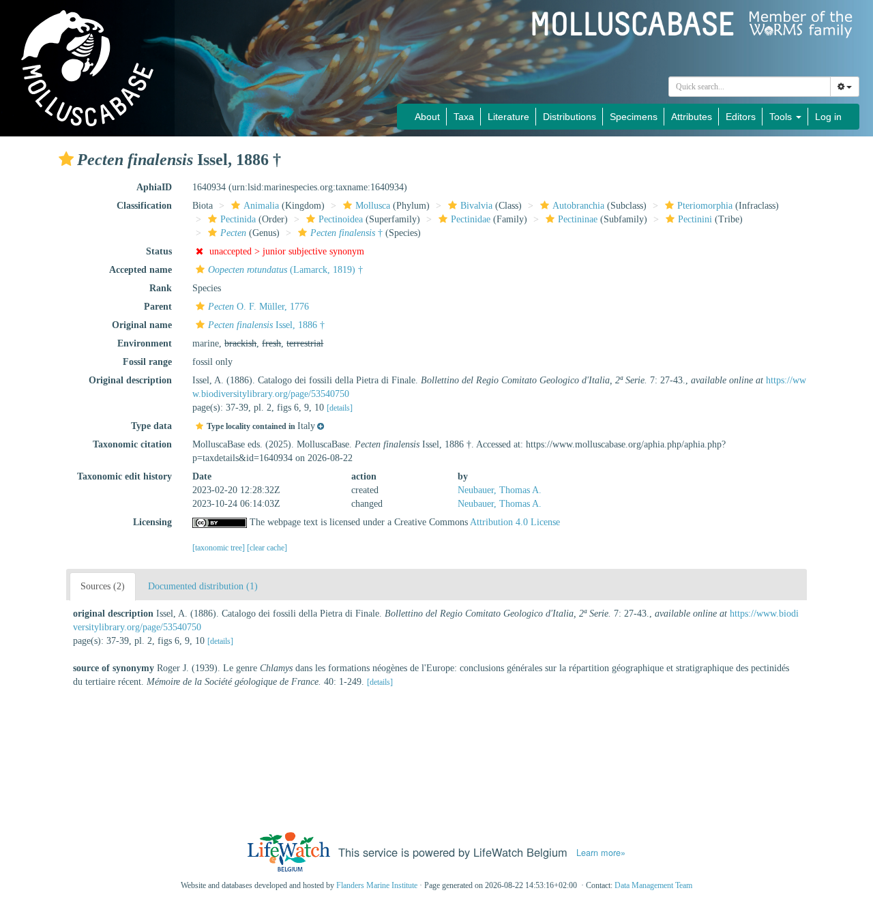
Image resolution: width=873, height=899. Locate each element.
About (427, 116)
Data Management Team (653, 885)
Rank (160, 288)
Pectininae (577, 219)
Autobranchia (578, 206)
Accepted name (140, 270)
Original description (130, 380)
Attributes (691, 116)
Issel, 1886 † (266, 325)
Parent (158, 306)
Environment (144, 343)
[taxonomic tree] (219, 547)
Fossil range (147, 362)
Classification (144, 206)
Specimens (633, 116)
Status (159, 251)
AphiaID (154, 187)
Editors (741, 116)
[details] (340, 408)
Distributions (569, 116)
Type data (151, 426)
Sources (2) (102, 586)
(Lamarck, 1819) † (285, 270)
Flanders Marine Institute (376, 885)
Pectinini (695, 219)
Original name (142, 325)
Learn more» (600, 852)
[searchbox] (750, 86)
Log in (828, 116)
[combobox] (749, 86)
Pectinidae (470, 219)
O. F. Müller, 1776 (258, 306)
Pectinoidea (341, 219)
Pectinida (238, 219)
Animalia (261, 206)
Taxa (464, 116)
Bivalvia (476, 206)
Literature (508, 116)
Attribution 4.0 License (515, 522)
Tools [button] (782, 116)
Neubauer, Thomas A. (500, 490)
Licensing (152, 522)
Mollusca (372, 206)
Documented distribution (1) (203, 586)
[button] (66, 159)
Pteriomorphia (705, 206)
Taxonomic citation (132, 444)
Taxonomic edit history (124, 476)
